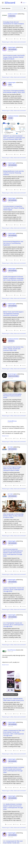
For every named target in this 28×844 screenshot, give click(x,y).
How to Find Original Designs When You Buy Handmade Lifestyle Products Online (12, 468)
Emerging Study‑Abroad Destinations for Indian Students (13, 23)
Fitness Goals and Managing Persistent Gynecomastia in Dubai (12, 395)
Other (10, 118)
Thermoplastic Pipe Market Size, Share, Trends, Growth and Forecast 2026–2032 (13, 348)
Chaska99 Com (12, 421)
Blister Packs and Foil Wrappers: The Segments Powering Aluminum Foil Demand (13, 313)
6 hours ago (10, 51)
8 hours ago (10, 378)
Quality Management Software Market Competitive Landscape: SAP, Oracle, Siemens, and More (13, 278)
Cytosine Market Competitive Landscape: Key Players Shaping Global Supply (13, 208)
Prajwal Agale (12, 47)
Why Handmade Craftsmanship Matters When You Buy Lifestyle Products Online (13, 515)
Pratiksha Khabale (13, 116)
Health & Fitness (13, 376)
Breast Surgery (12, 374)
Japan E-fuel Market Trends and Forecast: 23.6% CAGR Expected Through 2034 (13, 589)
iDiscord (10, 2)
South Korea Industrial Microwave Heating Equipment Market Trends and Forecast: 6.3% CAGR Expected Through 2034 (13, 552)
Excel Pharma (12, 650)
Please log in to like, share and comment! (14, 42)
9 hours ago (10, 422)
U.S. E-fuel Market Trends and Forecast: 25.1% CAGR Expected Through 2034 (13, 624)
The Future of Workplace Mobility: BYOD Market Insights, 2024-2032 (14, 91)
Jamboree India (12, 14)
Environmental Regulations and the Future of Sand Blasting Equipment (13, 243)
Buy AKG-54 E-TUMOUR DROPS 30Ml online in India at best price (13, 699)
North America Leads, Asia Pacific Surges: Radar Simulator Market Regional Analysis (14, 57)
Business (11, 341)
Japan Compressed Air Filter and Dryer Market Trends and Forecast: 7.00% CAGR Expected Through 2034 (13, 733)
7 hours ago (10, 307)
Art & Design (12, 49)
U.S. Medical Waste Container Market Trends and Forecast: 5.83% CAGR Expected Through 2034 (13, 806)
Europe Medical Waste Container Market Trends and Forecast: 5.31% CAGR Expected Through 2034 (13, 770)
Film (10, 84)
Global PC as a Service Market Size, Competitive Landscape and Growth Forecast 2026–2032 (14, 137)
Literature (12, 16)
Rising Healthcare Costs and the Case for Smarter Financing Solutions (13, 172)
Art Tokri (10, 447)
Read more (5, 436)
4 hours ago (10, 17)
